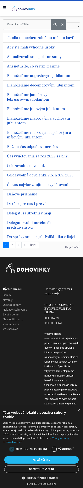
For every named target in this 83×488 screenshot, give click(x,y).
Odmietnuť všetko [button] (41, 469)
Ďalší (33, 245)
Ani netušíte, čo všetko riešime (33, 66)
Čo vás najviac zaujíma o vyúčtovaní (37, 184)
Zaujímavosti (11, 324)
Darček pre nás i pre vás (27, 203)
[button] (41, 478)
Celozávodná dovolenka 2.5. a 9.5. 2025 (40, 175)
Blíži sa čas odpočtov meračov (33, 146)
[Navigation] (4, 8)
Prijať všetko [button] (41, 459)
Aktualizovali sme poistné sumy (34, 56)
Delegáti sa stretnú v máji (29, 213)
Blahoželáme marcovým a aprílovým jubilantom (38, 121)
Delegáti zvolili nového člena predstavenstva (32, 225)
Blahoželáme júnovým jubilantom (36, 108)
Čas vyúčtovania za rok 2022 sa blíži (38, 156)
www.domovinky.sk (54, 338)
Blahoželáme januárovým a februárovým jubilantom (30, 97)
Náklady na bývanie (15, 309)
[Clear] (62, 24)
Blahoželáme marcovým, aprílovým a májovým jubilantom (39, 135)
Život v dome (11, 314)
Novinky (8, 299)
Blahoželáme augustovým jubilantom (39, 75)
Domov (7, 295)
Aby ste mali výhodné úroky (31, 47)
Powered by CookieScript (41, 483)
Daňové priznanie (22, 194)
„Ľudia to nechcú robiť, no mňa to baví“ (41, 37)
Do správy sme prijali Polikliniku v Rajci (41, 236)
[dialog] (41, 447)
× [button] (78, 410)
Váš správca (10, 329)
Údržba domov (12, 304)
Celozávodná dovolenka (27, 165)
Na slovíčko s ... (13, 319)
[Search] (55, 24)
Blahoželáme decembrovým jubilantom (41, 85)
